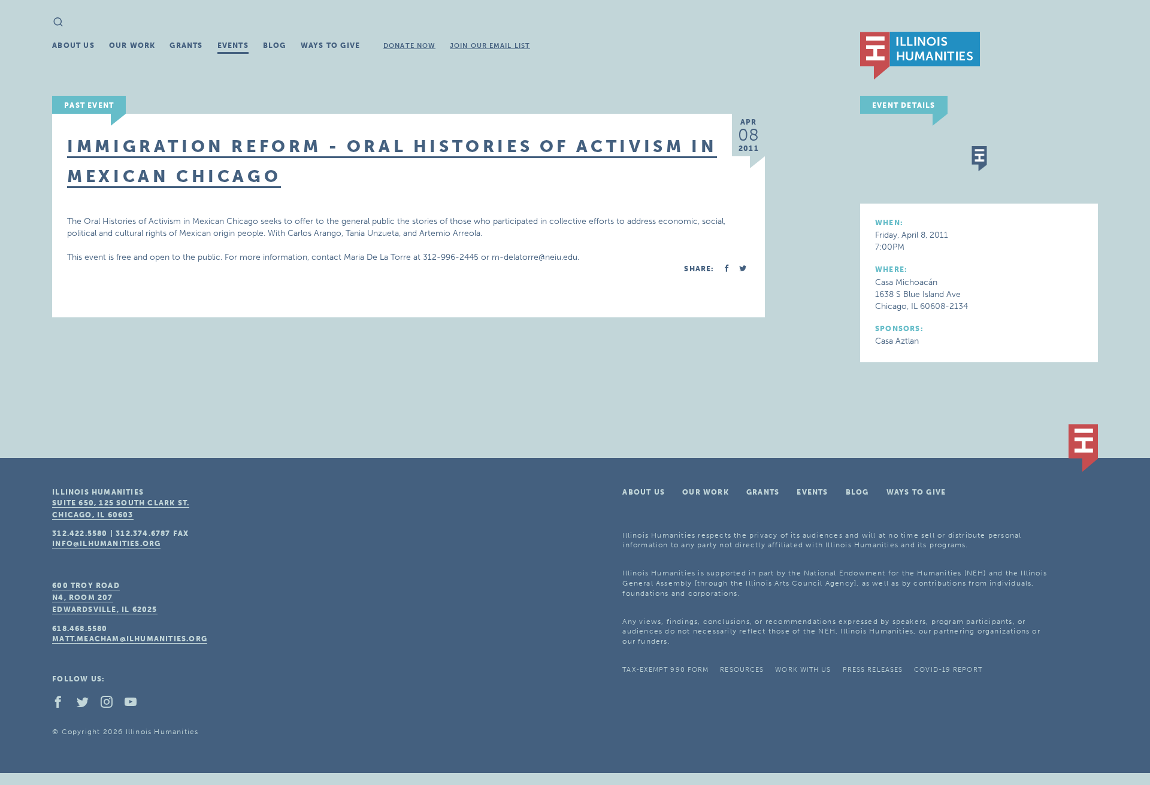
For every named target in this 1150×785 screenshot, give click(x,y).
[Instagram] (111, 705)
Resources (742, 670)
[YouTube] (135, 705)
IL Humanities (920, 56)
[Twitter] (87, 705)
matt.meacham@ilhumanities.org (129, 639)
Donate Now (409, 46)
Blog (274, 45)
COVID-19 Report (948, 670)
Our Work (132, 45)
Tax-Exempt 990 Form (665, 670)
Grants (186, 45)
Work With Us (803, 670)
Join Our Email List (490, 46)
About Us (73, 45)
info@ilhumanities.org (106, 544)
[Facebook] (63, 705)
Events (233, 45)
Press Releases (873, 670)
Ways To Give (330, 45)
